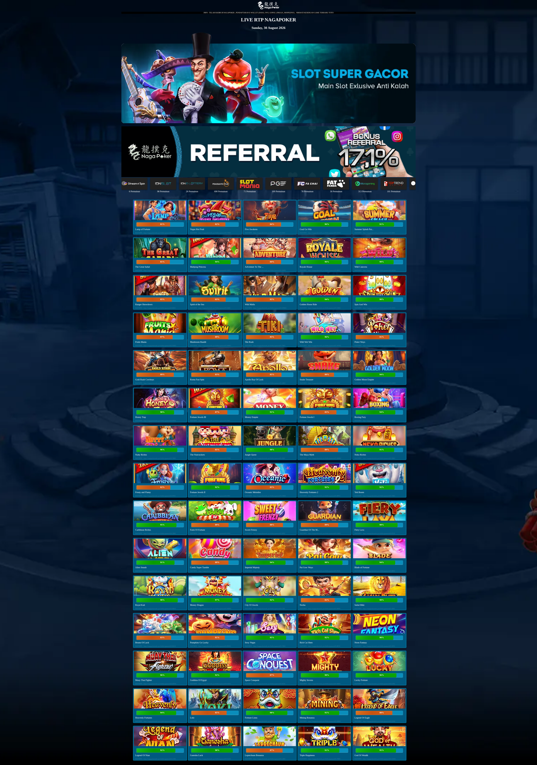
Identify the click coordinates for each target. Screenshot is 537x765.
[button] (413, 183)
